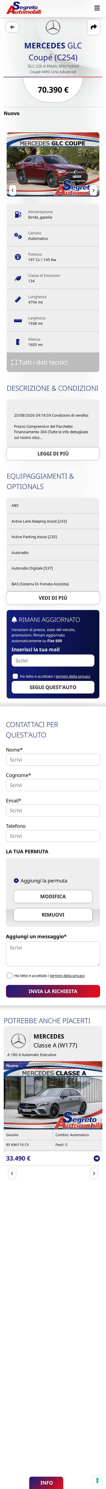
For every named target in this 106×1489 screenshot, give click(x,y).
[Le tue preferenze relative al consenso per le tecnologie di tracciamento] (97, 1480)
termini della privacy (73, 676)
